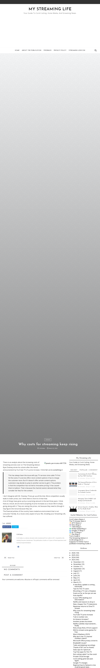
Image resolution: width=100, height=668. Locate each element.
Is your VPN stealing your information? (82, 599)
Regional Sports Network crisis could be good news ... (84, 666)
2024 (73, 557)
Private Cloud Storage (81, 656)
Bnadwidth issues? (80, 643)
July (74, 573)
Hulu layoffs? (78, 595)
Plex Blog (75, 534)
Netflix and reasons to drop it (84, 602)
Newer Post (11, 558)
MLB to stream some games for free (84, 631)
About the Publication (31, 50)
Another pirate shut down (82, 621)
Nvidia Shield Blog (78, 529)
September (77, 569)
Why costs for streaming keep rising (84, 611)
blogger (12, 565)
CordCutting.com (75, 540)
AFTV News (76, 523)
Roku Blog (75, 525)
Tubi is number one (80, 617)
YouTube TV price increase (83, 615)
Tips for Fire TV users (81, 589)
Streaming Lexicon (77, 50)
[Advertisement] (50, 29)
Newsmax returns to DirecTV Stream (83, 607)
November (77, 564)
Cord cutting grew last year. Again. (83, 660)
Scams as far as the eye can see (84, 593)
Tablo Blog (76, 527)
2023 (73, 560)
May (75, 578)
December (77, 562)
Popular (84, 470)
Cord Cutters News (76, 519)
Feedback (47, 50)
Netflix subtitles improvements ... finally (85, 625)
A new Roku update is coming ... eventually (84, 586)
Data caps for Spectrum (81, 650)
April (75, 580)
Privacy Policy (60, 50)
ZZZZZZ (48, 440)
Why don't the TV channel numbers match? (82, 637)
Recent (74, 470)
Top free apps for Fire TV (82, 652)
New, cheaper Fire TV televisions (85, 604)
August (76, 571)
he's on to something (53, 470)
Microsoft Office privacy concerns (85, 641)
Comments (93, 470)
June (75, 575)
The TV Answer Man (76, 521)
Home (17, 50)
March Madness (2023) (81, 634)
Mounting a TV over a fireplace (84, 591)
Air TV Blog (76, 532)
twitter (16, 527)
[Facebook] (94, 1)
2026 (73, 553)
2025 (73, 555)
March (76, 582)
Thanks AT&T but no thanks (83, 647)
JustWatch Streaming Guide (79, 543)
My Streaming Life (50, 9)
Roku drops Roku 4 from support (85, 628)
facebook (7, 527)
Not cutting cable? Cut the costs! (85, 654)
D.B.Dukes (42, 448)
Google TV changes (80, 663)
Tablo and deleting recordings (84, 645)
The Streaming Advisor (77, 538)
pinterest (24, 527)
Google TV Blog (77, 530)
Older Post (57, 558)
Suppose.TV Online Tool (78, 542)
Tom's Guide (73, 536)
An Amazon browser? (81, 619)
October (76, 566)
